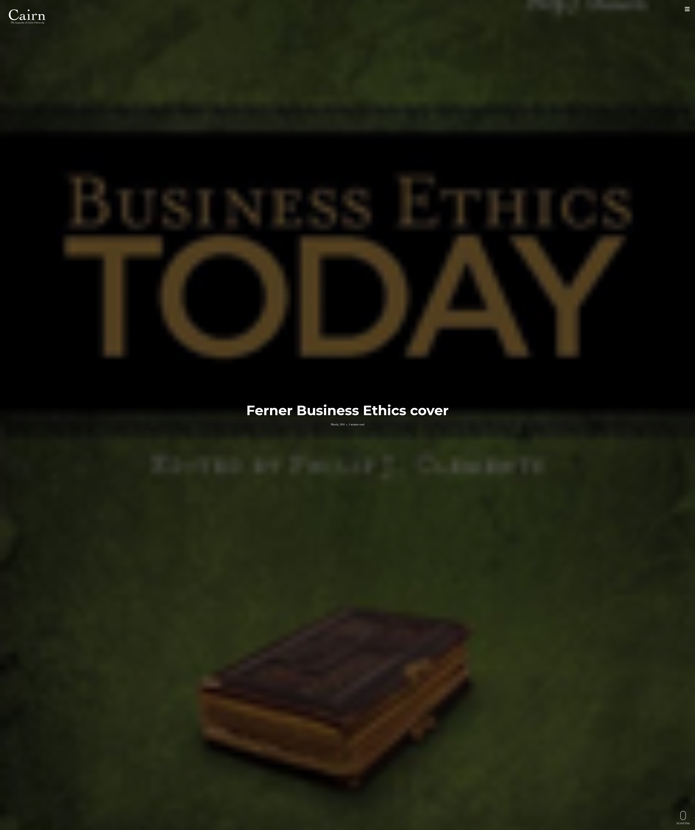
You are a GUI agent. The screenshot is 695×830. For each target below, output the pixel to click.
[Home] (27, 16)
